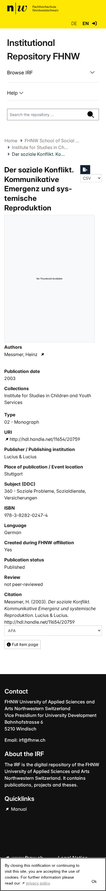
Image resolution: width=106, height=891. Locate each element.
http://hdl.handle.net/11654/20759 (45, 439)
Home (11, 140)
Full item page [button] (24, 644)
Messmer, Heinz (21, 354)
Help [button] (13, 93)
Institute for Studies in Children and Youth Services (40, 147)
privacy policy (38, 883)
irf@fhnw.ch (32, 740)
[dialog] (53, 874)
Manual (18, 809)
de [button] (74, 23)
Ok (94, 881)
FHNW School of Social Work (53, 140)
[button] (94, 23)
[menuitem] (53, 73)
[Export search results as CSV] (85, 169)
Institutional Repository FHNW (43, 49)
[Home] (33, 8)
